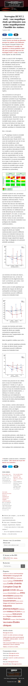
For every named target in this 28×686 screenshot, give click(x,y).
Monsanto (10, 614)
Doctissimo (5, 593)
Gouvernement (9, 601)
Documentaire (12, 593)
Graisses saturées (19, 601)
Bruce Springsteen (18, 578)
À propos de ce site (11, 681)
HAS (9, 603)
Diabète (21, 590)
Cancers (5, 581)
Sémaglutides (13, 619)
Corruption (7, 587)
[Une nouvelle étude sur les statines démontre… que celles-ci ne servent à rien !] (18, 482)
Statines (18, 525)
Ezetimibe (16, 596)
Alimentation (7, 575)
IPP (21, 611)
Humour (12, 603)
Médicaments (17, 614)
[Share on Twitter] (10, 35)
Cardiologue (10, 581)
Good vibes (17, 598)
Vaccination (8, 622)
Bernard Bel (6, 664)
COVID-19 (14, 590)
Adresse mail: (6, 542)
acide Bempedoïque (18, 573)
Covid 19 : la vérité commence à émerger (13, 635)
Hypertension (11, 525)
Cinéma (5, 583)
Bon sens (6, 522)
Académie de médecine (8, 573)
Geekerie (10, 598)
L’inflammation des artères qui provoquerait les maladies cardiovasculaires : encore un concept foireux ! (13, 639)
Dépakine (18, 593)
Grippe (5, 603)
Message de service (8, 632)
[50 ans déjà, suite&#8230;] (7, 479)
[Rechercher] (23, 566)
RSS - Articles (13, 558)
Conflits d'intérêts (14, 583)
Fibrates (5, 598)
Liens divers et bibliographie (10, 678)
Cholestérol (13, 522)
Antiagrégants (16, 575)
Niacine (4, 616)
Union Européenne (20, 619)
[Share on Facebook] (4, 35)
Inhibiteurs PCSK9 (13, 611)
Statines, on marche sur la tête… (11, 646)
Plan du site (21, 678)
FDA (21, 596)
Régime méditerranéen (14, 616)
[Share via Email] (16, 35)
